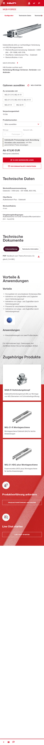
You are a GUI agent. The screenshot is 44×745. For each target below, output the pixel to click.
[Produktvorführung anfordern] (8, 742)
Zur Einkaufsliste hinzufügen (23, 166)
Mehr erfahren (9, 63)
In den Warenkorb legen (23, 160)
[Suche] (39, 3)
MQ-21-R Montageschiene (17, 427)
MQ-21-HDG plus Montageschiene (21, 464)
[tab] (9, 15)
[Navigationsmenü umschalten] (3, 3)
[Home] (11, 3)
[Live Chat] (13, 742)
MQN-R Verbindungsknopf (17, 390)
